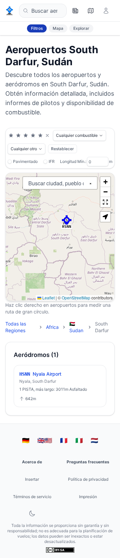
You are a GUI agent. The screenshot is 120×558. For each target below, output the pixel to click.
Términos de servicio (32, 496)
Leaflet (48, 297)
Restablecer (62, 148)
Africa (52, 327)
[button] (66, 220)
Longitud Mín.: (73, 161)
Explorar (81, 28)
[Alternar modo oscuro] (32, 513)
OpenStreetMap (76, 297)
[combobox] (43, 11)
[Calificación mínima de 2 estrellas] (18, 135)
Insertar (32, 479)
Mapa (58, 28)
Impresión (88, 496)
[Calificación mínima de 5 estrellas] (40, 135)
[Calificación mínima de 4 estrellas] (33, 135)
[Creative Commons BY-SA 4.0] (60, 550)
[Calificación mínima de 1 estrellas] (11, 135)
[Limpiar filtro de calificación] (47, 135)
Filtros (37, 28)
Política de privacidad (88, 479)
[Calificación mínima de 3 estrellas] (25, 135)
